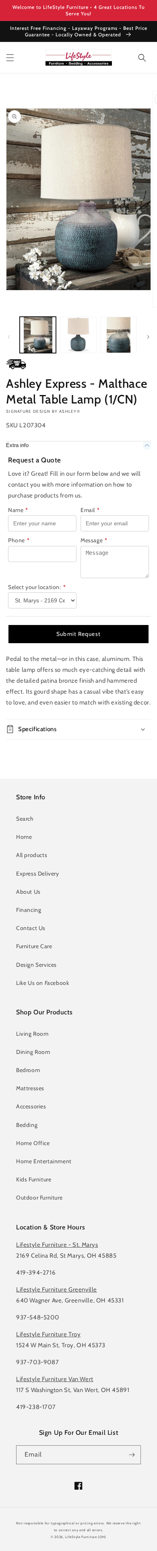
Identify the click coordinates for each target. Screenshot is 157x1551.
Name (18, 510)
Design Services (36, 964)
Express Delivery (37, 873)
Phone (19, 540)
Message (94, 540)
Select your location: (37, 587)
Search (25, 818)
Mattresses (30, 1088)
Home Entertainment (44, 1161)
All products (31, 855)
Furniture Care (34, 946)
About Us (28, 891)
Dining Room (33, 1052)
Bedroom (28, 1070)
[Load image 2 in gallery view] (78, 335)
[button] (10, 58)
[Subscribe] (131, 1454)
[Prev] (9, 337)
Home (24, 836)
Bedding (26, 1125)
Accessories (31, 1106)
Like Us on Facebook (42, 983)
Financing (28, 909)
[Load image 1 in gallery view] (38, 335)
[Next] (148, 337)
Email (90, 510)
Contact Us (30, 928)
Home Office (33, 1143)
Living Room (32, 1033)
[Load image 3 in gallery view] (119, 335)
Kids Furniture (33, 1179)
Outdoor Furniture (39, 1197)
